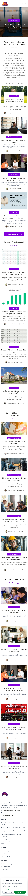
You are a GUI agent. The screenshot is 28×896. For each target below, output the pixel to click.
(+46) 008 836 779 (7, 813)
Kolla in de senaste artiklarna (14, 234)
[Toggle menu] (25, 3)
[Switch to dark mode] (22, 3)
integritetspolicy (5, 889)
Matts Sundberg (5, 851)
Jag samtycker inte (8, 892)
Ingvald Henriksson (5, 853)
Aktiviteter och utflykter (6, 872)
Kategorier (4, 861)
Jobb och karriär (14, 20)
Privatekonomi (14, 212)
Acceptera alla (20, 892)
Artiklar (3, 819)
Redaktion (4, 848)
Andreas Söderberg (6, 856)
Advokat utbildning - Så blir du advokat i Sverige (13, 827)
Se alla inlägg (14, 245)
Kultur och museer (5, 866)
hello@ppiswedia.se (8, 815)
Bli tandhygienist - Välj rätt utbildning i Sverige (12, 839)
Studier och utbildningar (14, 137)
